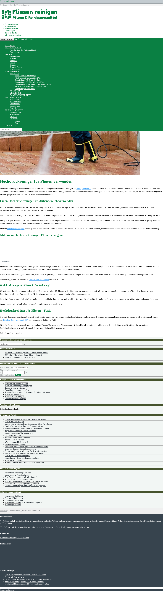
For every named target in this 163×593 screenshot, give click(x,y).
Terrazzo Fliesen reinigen (14, 396)
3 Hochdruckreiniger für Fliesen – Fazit (20, 357)
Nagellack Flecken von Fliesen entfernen (20, 431)
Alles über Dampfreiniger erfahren (18, 473)
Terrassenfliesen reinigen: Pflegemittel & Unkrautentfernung (27, 392)
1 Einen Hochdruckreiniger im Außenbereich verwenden (26, 353)
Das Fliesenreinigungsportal (24, 39)
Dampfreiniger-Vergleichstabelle (17, 475)
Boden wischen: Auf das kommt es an (19, 433)
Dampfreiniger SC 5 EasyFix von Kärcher (30, 82)
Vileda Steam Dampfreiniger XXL (28, 78)
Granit (12, 63)
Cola (16, 123)
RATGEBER (10, 46)
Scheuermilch (15, 114)
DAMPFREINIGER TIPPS (20, 95)
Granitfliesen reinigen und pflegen (18, 390)
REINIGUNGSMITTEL (14, 110)
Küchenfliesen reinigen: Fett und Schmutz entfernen (24, 426)
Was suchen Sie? (6, 368)
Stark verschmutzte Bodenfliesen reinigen (20, 449)
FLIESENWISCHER (13, 97)
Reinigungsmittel (83, 188)
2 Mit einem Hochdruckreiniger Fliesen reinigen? (23, 355)
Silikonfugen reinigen (13, 505)
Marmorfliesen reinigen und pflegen (18, 386)
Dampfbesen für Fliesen (39, 280)
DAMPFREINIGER (13, 71)
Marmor (13, 59)
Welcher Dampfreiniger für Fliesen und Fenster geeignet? (26, 481)
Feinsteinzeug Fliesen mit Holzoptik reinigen (22, 458)
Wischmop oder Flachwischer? (16, 442)
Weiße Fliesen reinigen (13, 460)
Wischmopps (14, 99)
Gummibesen (15, 106)
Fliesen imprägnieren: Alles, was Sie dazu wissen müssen (26, 451)
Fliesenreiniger (15, 112)
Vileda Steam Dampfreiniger (25, 76)
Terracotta (13, 61)
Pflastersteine (15, 69)
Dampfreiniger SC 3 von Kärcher (27, 80)
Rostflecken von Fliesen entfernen (18, 438)
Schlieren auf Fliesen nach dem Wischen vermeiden (24, 462)
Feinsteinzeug (15, 56)
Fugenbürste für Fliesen (14, 496)
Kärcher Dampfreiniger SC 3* (15, 320)
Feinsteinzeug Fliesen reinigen (16, 384)
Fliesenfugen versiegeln (14, 500)
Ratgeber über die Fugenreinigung (23, 50)
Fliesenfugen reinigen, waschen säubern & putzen (23, 502)
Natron (17, 121)
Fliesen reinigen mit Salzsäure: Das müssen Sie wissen (25, 419)
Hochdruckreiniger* (15, 229)
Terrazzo (13, 65)
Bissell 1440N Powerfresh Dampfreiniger (30, 86)
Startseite (3, 511)
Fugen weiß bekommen (14, 498)
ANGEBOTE (15, 91)
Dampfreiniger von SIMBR (25, 89)
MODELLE (14, 74)
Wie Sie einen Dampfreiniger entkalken (19, 479)
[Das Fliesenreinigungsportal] (29, 20)
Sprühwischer (15, 104)
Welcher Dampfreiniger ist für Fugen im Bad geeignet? (25, 486)
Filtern (18, 375)
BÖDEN (8, 54)
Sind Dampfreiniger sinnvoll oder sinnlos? (21, 477)
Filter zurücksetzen (7, 375)
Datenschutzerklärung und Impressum (14, 538)
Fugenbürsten (15, 52)
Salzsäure (13, 117)
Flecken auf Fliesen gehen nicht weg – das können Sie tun (27, 428)
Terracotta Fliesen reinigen (15, 388)
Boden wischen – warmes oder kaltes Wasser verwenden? (26, 447)
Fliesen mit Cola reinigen (14, 422)
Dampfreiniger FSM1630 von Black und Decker (33, 84)
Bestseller (13, 108)
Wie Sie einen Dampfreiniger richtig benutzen (22, 484)
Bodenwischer (15, 102)
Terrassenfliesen (16, 67)
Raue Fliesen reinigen (13, 435)
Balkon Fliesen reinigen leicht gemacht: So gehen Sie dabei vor (29, 424)
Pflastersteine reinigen (13, 394)
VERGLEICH (15, 93)
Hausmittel (14, 119)
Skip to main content (8, 1)
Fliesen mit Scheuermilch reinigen (17, 456)
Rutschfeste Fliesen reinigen (15, 399)
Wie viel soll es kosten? (9, 370)
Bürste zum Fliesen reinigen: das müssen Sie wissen (24, 453)
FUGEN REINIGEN (13, 48)
